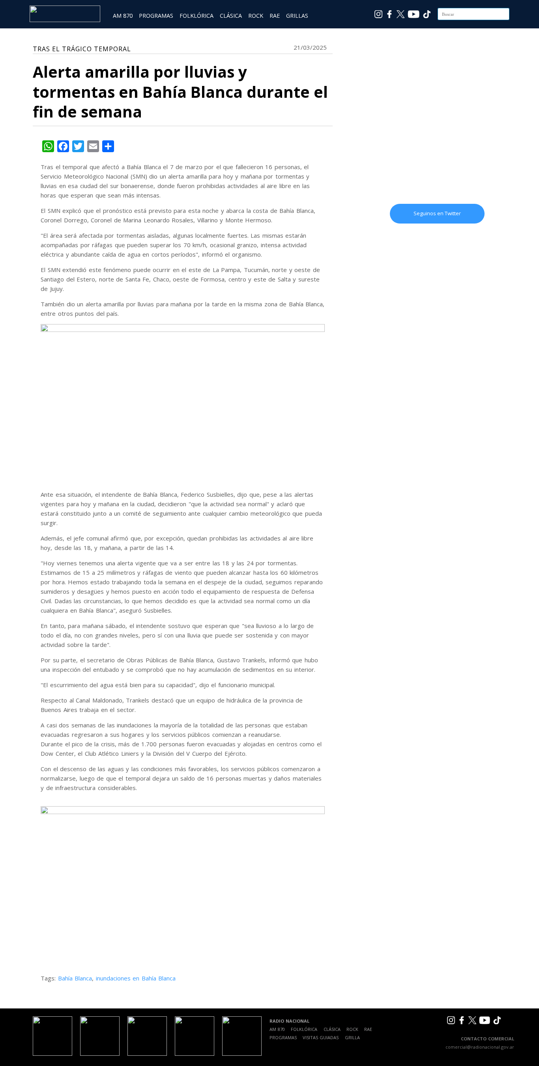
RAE (275, 15)
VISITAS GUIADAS (321, 1037)
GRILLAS (297, 15)
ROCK (255, 15)
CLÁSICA (231, 15)
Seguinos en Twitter (437, 213)
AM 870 (123, 15)
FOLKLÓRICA (196, 15)
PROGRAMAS (156, 15)
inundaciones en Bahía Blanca (136, 978)
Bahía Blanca (75, 978)
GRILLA (352, 1037)
